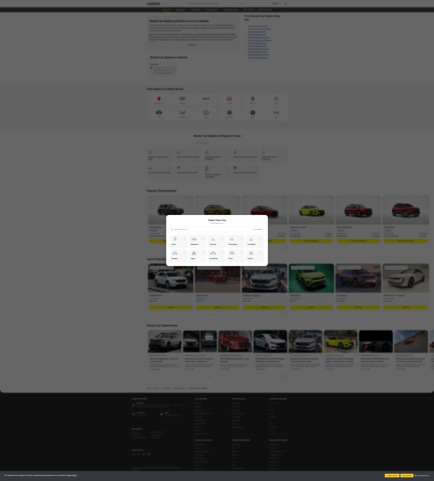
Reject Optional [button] (407, 476)
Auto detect (258, 229)
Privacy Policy (72, 475)
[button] (421, 475)
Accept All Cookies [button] (392, 476)
